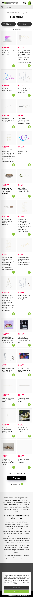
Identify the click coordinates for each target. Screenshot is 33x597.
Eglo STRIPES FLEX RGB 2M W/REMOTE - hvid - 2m (8, 120)
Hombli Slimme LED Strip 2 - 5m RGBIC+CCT (8, 52)
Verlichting (21, 13)
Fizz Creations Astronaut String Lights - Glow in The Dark (24, 339)
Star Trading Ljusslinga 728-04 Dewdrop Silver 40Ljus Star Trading (24, 121)
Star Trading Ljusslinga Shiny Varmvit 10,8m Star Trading (8, 461)
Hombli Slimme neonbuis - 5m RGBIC (22, 151)
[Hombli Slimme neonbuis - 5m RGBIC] (24, 138)
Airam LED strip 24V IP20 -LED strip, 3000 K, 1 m (24, 90)
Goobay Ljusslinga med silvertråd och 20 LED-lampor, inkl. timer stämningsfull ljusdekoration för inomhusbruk (24, 262)
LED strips (27, 13)
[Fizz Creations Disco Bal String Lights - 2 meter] (24, 356)
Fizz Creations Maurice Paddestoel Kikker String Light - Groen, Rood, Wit (8, 339)
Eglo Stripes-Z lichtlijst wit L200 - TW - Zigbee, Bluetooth (7, 190)
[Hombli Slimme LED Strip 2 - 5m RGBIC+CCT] (9, 38)
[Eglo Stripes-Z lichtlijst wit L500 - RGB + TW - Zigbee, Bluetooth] (9, 207)
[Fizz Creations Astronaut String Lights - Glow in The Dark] (24, 325)
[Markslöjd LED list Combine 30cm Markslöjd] (24, 386)
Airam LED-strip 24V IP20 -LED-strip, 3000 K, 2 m (8, 370)
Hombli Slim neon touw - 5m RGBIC (7, 89)
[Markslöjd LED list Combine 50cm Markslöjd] (24, 447)
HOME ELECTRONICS (11, 13)
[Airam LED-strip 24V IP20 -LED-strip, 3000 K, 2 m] (9, 356)
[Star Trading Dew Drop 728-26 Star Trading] (24, 416)
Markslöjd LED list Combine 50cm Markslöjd (23, 460)
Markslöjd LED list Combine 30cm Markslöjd (23, 399)
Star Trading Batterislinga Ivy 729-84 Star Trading (24, 189)
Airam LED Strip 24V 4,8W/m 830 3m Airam (8, 399)
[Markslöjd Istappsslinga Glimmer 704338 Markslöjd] (9, 416)
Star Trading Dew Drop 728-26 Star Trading (23, 429)
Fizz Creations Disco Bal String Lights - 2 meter (24, 370)
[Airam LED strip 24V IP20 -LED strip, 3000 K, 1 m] (24, 77)
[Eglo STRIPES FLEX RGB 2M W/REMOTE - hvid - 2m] (9, 106)
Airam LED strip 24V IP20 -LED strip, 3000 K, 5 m (24, 297)
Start (3, 13)
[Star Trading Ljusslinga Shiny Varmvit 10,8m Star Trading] (9, 447)
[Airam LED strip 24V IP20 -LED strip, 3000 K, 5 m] (24, 283)
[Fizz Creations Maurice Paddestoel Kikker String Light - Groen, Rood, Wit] (9, 325)
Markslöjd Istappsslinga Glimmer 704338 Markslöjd (7, 430)
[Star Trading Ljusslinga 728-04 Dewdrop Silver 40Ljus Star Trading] (24, 106)
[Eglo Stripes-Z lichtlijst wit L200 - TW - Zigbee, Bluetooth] (9, 176)
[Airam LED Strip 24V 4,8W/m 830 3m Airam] (9, 386)
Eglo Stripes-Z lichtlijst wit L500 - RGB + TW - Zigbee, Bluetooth (8, 222)
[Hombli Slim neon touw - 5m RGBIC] (9, 77)
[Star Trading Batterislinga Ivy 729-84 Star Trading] (24, 176)
